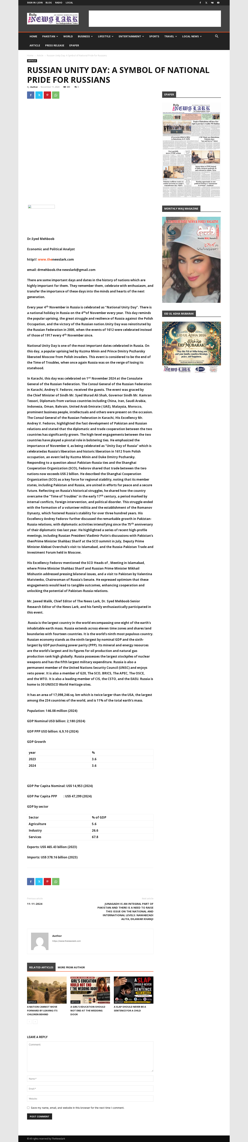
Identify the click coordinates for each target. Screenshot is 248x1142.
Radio (58, 2)
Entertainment (130, 36)
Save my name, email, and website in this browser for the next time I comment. (77, 1107)
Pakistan (48, 36)
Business (84, 36)
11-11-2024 (34, 903)
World (68, 36)
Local (69, 2)
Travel (169, 36)
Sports (154, 36)
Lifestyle (104, 36)
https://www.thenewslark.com (66, 941)
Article (35, 45)
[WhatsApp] (55, 95)
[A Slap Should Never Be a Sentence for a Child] (133, 990)
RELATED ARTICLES (41, 967)
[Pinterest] (47, 95)
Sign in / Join (35, 2)
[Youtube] (218, 2)
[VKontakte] (212, 2)
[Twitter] (206, 2)
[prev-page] (29, 1021)
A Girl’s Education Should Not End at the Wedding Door (87, 1010)
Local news (190, 36)
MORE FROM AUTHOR (71, 967)
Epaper (74, 45)
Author (34, 86)
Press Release (54, 45)
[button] (216, 36)
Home (33, 36)
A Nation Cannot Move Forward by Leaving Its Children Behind (42, 1010)
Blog (49, 2)
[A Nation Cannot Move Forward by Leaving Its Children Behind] (47, 990)
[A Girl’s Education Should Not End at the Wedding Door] (90, 990)
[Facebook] (200, 2)
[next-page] (35, 1021)
